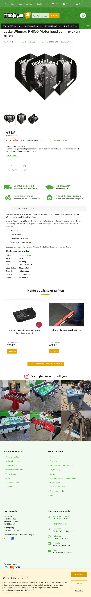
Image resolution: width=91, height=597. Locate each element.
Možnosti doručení (60, 141)
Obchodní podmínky (13, 461)
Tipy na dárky (55, 470)
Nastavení (79, 591)
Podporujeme (55, 482)
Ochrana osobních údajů (14, 470)
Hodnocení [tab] (16, 208)
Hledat (54, 15)
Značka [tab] (33, 208)
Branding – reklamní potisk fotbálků (64, 478)
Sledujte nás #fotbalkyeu (49, 376)
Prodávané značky (57, 491)
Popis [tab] (7, 208)
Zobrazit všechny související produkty (45, 364)
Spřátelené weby (12, 482)
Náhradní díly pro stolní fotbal (61, 465)
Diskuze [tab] (25, 208)
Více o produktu (12, 155)
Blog (51, 495)
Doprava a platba (25, 4)
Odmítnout (79, 583)
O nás (7, 478)
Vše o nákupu (10, 4)
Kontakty (9, 487)
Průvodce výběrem (57, 487)
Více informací (27, 590)
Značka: (67, 42)
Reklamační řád (11, 465)
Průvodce (39, 4)
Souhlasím (79, 574)
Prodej (52, 457)
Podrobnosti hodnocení (34, 42)
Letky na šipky (25, 255)
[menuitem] (11, 26)
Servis (52, 474)
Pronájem (53, 461)
